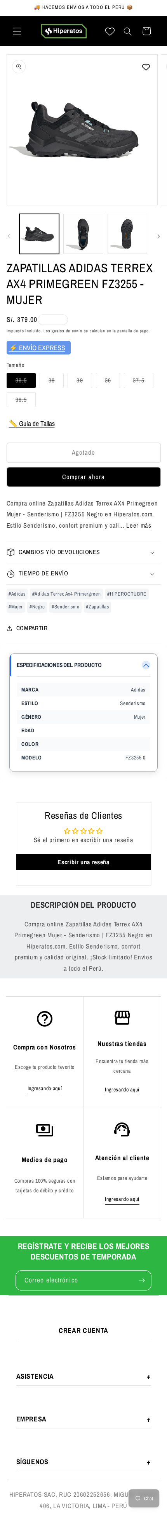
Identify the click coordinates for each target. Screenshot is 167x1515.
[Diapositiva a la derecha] (158, 236)
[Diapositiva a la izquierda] (8, 236)
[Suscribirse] (141, 1280)
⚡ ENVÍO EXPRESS (37, 347)
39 (84, 382)
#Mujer (16, 606)
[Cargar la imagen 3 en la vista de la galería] (128, 234)
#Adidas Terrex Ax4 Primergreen (66, 594)
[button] (17, 31)
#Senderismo (65, 606)
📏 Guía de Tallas (32, 423)
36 (112, 382)
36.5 (26, 382)
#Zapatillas (97, 606)
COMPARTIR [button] (32, 628)
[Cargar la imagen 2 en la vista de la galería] (83, 234)
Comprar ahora (83, 477)
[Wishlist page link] (110, 31)
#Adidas (17, 594)
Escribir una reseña (83, 862)
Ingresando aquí (45, 1088)
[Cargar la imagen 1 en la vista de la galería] (39, 234)
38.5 (26, 401)
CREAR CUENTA (83, 1330)
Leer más (138, 525)
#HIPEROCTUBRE (126, 594)
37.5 (143, 382)
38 (56, 382)
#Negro (37, 606)
